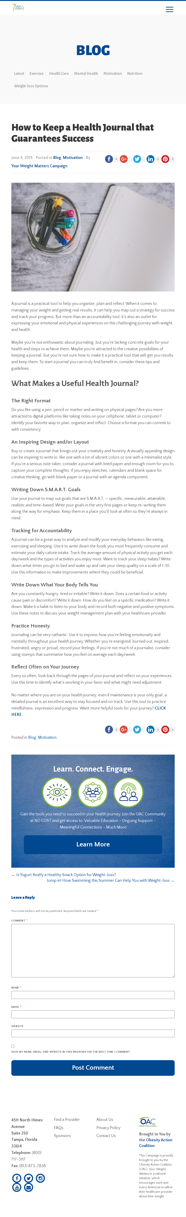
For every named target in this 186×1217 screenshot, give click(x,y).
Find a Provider (67, 1119)
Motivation (112, 74)
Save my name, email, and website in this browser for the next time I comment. (70, 1051)
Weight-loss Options (31, 86)
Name (16, 987)
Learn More (93, 844)
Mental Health (86, 74)
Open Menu (169, 10)
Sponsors (62, 1136)
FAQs (58, 1128)
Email (16, 1007)
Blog (57, 157)
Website (17, 1026)
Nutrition (134, 74)
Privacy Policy (108, 1128)
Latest (19, 74)
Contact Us (106, 1136)
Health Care (59, 74)
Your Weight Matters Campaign (39, 166)
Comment (19, 920)
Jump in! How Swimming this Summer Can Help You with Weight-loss (111, 880)
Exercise (37, 74)
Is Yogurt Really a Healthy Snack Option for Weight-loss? (63, 875)
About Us (104, 1119)
